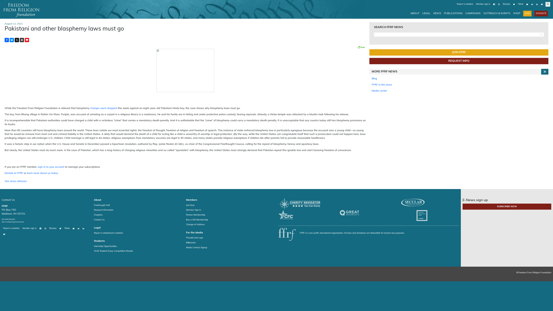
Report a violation (465, 4)
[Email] (541, 4)
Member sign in (483, 4)
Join (527, 13)
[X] (514, 4)
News (437, 13)
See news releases (16, 181)
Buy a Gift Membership (197, 220)
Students (99, 241)
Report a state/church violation (108, 233)
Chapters (98, 215)
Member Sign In (193, 210)
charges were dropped (103, 108)
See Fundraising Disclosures (13, 222)
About (415, 13)
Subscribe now (507, 206)
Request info (458, 61)
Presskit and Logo (194, 238)
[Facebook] (494, 4)
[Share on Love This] (27, 40)
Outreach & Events (496, 13)
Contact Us (8, 200)
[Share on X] (17, 40)
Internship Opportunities (105, 246)
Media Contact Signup (196, 248)
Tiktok (520, 4)
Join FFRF (459, 52)
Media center (379, 91)
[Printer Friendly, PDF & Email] (361, 47)
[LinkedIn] (537, 4)
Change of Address (195, 225)
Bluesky (506, 4)
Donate (541, 13)
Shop (516, 13)
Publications (453, 13)
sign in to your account (51, 167)
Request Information (103, 210)
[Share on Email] (22, 40)
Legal (426, 13)
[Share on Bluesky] (12, 40)
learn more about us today (42, 173)
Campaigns (473, 13)
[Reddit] (532, 4)
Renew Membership (195, 215)
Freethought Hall (102, 205)
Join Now (190, 205)
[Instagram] (499, 4)
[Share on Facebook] (7, 40)
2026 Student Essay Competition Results (113, 251)
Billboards (191, 243)
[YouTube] (527, 4)
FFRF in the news (382, 85)
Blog (374, 78)
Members (191, 200)
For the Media (194, 233)
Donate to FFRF (14, 173)
